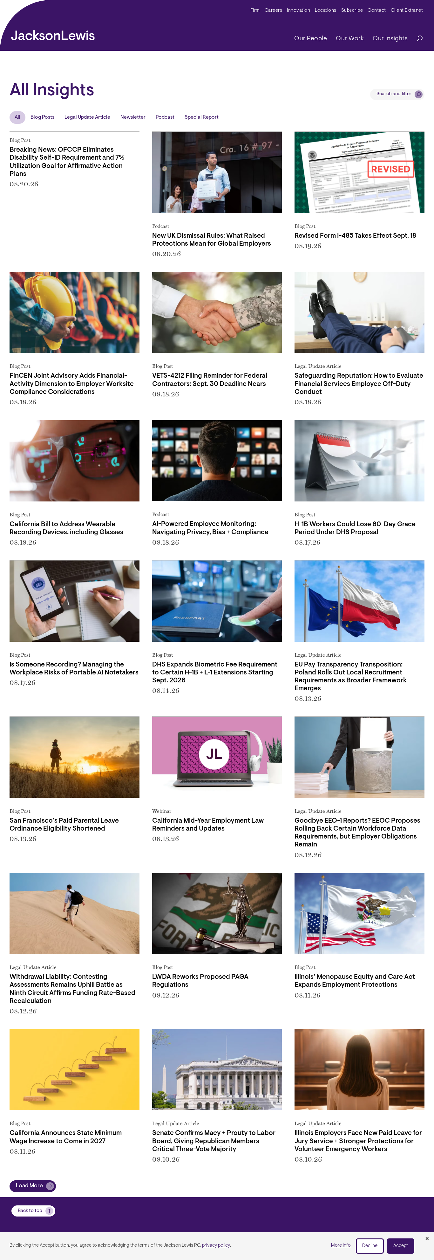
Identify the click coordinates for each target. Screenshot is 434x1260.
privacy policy (216, 1245)
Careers (273, 10)
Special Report (202, 117)
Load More (29, 1186)
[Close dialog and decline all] (427, 1239)
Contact (377, 10)
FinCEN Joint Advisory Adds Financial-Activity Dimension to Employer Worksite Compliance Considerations (72, 384)
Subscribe (352, 10)
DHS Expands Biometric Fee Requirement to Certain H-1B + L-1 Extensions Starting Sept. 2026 (214, 672)
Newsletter (133, 117)
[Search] (416, 39)
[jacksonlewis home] (53, 33)
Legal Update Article (87, 117)
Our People (310, 39)
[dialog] (217, 1246)
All (17, 117)
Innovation (298, 10)
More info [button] (341, 1245)
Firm (255, 10)
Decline (369, 1245)
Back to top (30, 1211)
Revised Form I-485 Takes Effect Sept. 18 (355, 236)
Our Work (350, 39)
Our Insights (390, 39)
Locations (325, 10)
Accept (400, 1245)
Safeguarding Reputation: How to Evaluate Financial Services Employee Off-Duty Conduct (359, 384)
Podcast (165, 117)
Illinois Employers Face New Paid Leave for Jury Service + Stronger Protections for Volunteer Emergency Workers (358, 1141)
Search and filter (393, 94)
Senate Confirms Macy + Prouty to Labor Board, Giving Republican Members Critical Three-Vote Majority (213, 1141)
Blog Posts (42, 117)
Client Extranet (407, 10)
